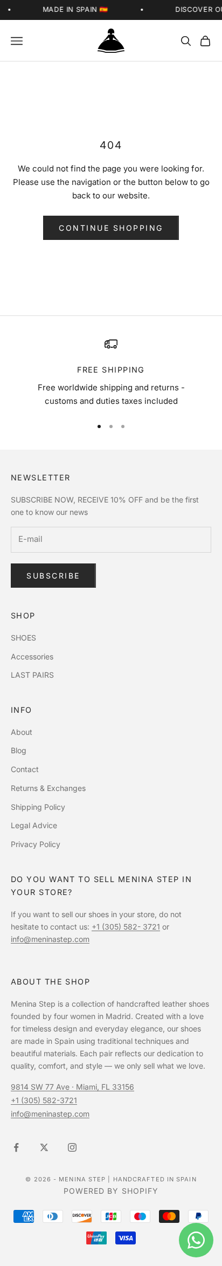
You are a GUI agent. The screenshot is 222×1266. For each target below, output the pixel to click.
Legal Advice (34, 825)
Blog (18, 750)
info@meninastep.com (50, 939)
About (21, 732)
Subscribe (53, 575)
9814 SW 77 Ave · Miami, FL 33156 (72, 1086)
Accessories (32, 656)
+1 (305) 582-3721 (44, 1100)
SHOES (23, 637)
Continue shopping (111, 227)
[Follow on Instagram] (72, 1147)
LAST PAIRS (32, 674)
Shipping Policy (38, 806)
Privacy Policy (35, 844)
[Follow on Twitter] (44, 1147)
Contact (25, 769)
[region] (111, 373)
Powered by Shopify (111, 1190)
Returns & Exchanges (48, 788)
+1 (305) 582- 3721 (126, 926)
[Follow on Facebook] (16, 1147)
